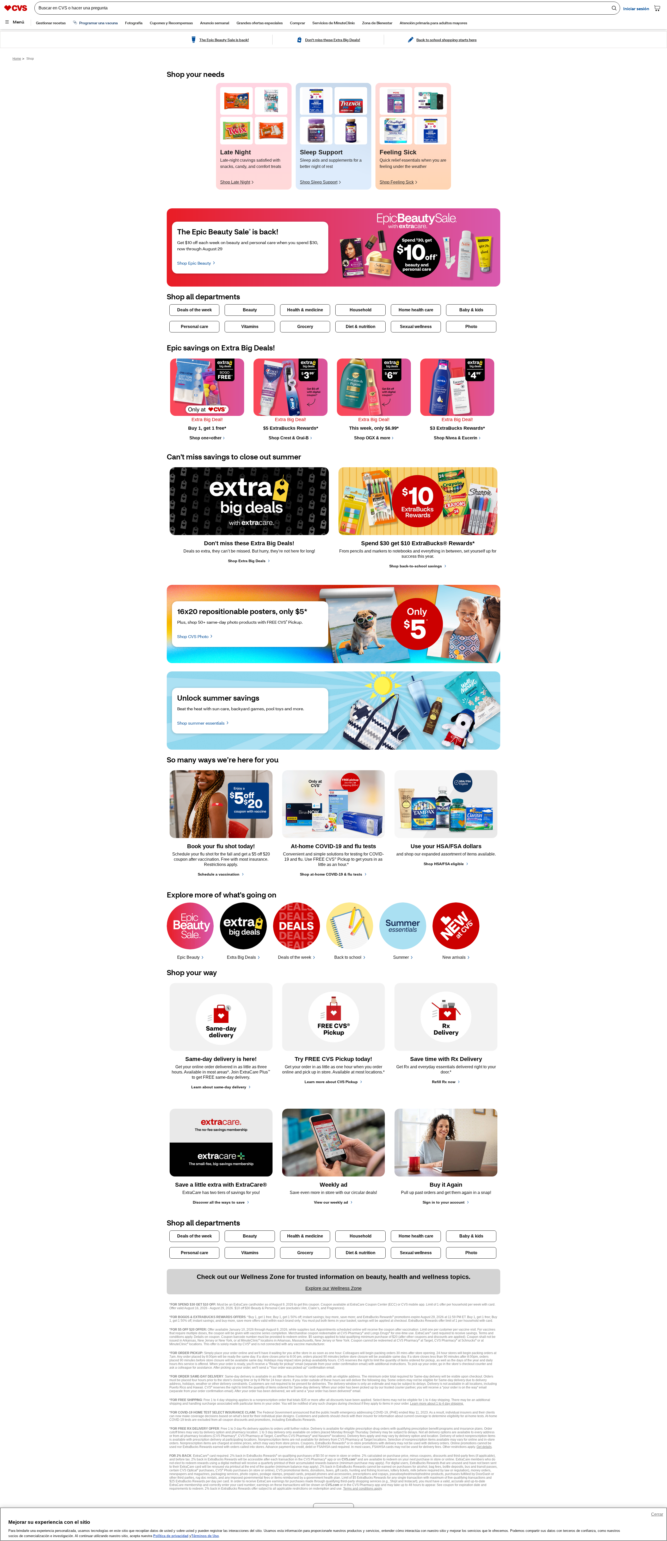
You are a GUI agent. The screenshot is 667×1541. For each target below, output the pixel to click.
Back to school (347, 957)
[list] (333, 136)
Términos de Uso (205, 1536)
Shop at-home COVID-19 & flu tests (331, 874)
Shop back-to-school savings (415, 566)
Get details (484, 1447)
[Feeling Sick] (396, 101)
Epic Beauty (188, 957)
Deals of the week (294, 957)
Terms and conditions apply (362, 1488)
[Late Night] (236, 101)
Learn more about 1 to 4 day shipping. (437, 1403)
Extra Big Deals (241, 957)
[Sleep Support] (316, 101)
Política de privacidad (170, 1536)
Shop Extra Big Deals (246, 561)
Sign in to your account (444, 1202)
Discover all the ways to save (219, 1202)
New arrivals (454, 957)
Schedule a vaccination (218, 874)
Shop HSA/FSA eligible (444, 864)
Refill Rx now (443, 1082)
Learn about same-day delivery (218, 1087)
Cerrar (657, 1514)
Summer (401, 957)
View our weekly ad (331, 1202)
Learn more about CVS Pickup (331, 1082)
